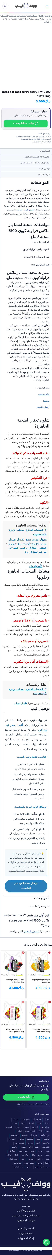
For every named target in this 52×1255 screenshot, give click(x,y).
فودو (47, 1151)
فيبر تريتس (22, 1151)
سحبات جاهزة (21, 137)
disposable (25, 139)
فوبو (47, 1132)
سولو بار (11, 544)
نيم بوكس (17, 1163)
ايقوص (35, 1128)
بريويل (29, 1167)
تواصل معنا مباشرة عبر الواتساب (26, 886)
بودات (46, 401)
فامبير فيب (45, 1167)
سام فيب (24, 1155)
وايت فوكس (18, 1167)
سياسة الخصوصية (26, 1221)
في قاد (15, 1120)
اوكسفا (14, 1147)
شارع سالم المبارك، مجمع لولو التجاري (33, 1104)
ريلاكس (39, 1159)
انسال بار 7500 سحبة (34, 137)
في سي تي (19, 1143)
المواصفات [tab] (45, 151)
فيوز (47, 1159)
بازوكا (40, 1132)
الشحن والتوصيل (26, 1229)
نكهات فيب (43, 394)
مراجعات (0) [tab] (44, 175)
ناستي (24, 1135)
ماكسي (23, 548)
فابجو (40, 1155)
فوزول (43, 540)
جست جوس (29, 1163)
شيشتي (43, 548)
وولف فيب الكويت (25, 210)
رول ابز (30, 1143)
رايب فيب (15, 1135)
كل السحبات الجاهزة (36, 530)
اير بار (35, 540)
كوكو (16, 1155)
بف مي (30, 1159)
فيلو (22, 1159)
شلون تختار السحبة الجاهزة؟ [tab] (37, 157)
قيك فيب (45, 1147)
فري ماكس (44, 1135)
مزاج (40, 1151)
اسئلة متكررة (26, 1234)
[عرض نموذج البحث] (5, 6)
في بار (12, 540)
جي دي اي (37, 1120)
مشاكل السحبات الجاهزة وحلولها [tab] (35, 163)
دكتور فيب (26, 1120)
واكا (26, 552)
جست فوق (14, 1159)
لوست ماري (23, 544)
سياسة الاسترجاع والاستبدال (26, 1216)
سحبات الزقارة (16, 530)
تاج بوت (35, 544)
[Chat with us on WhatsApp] (46, 1242)
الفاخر (19, 1132)
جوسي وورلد (34, 1147)
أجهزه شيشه (43, 407)
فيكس (21, 1139)
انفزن (32, 1151)
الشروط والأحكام (26, 1211)
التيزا (47, 1163)
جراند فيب (45, 1128)
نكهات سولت (40, 534)
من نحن (26, 1206)
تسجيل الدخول (30, 932)
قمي (38, 1139)
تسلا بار (34, 552)
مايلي (9, 1155)
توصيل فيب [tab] (44, 169)
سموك (26, 1128)
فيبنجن (23, 1147)
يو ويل (22, 1124)
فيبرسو (30, 1139)
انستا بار (36, 142)
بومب (44, 544)
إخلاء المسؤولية (26, 1238)
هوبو (47, 1155)
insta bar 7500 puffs (36, 139)
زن (36, 1167)
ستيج (28, 540)
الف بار (20, 540)
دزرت (40, 1163)
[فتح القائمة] (47, 6)
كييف (15, 548)
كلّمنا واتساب (35, 566)
